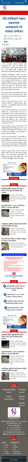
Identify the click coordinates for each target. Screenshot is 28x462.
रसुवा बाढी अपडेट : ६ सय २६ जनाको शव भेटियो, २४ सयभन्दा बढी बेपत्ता (15, 296)
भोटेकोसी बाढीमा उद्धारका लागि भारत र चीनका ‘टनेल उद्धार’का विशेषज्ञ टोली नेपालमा (15, 288)
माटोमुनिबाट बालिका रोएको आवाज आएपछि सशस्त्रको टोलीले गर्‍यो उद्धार (14, 302)
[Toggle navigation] (3, 12)
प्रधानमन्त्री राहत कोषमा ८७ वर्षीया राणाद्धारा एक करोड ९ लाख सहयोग (15, 309)
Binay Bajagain (14, 460)
